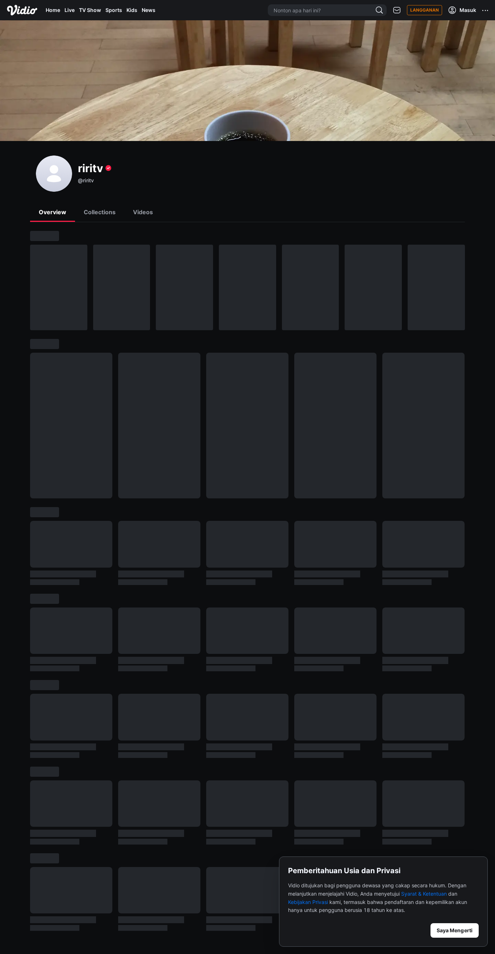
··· (485, 10)
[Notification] (396, 10)
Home (53, 10)
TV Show (90, 10)
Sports (113, 10)
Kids (131, 10)
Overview (52, 212)
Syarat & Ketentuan (424, 894)
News (148, 10)
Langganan (424, 10)
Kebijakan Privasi (308, 902)
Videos (143, 212)
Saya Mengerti (455, 930)
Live (70, 10)
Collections (100, 212)
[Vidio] (22, 10)
